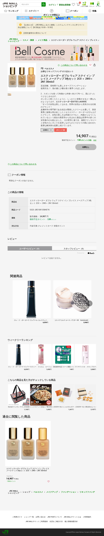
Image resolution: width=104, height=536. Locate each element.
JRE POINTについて (54, 517)
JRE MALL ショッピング (13, 40)
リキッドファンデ (87, 492)
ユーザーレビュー (29, 248)
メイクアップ (52, 492)
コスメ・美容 (28, 40)
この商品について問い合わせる (74, 65)
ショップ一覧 (29, 517)
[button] (89, 303)
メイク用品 (43, 40)
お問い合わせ (41, 517)
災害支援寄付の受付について (34, 33)
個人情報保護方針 (71, 521)
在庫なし (85, 147)
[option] (22, 77)
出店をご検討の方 (56, 521)
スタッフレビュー (74, 248)
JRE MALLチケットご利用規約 (36, 521)
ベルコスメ (38, 492)
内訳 (94, 140)
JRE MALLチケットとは (72, 517)
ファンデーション (68, 492)
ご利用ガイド (17, 517)
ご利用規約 (87, 517)
